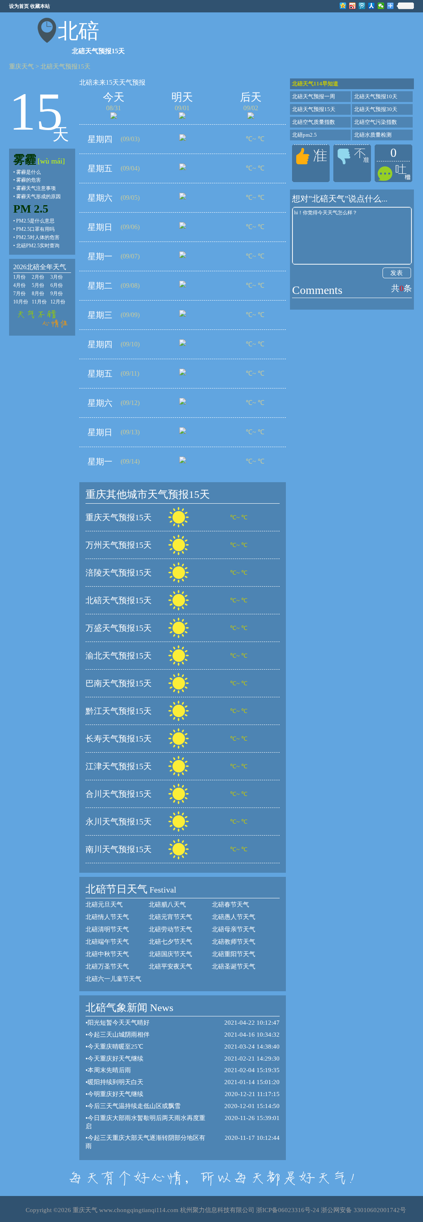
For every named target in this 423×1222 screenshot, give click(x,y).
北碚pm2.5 (304, 135)
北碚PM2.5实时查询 (37, 246)
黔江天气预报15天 (119, 710)
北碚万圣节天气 (107, 966)
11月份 (39, 302)
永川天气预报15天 (119, 821)
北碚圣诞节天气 (233, 966)
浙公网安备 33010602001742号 (363, 1210)
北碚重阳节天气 (233, 954)
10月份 (20, 302)
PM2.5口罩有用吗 (35, 229)
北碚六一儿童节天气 (113, 979)
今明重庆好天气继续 (115, 1094)
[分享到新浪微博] (352, 5)
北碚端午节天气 (107, 941)
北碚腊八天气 (167, 904)
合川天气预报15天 (119, 793)
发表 (396, 273)
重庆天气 (21, 66)
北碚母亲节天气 (233, 929)
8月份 (38, 293)
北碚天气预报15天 (65, 66)
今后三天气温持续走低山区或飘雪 (134, 1106)
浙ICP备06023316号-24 (287, 1210)
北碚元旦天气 (104, 904)
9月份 (56, 293)
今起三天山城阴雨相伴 (119, 1034)
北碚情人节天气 (107, 917)
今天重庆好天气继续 (115, 1058)
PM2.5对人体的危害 (37, 237)
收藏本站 (40, 6)
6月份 (56, 285)
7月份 (19, 293)
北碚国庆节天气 (170, 954)
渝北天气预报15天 (119, 655)
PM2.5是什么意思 (35, 221)
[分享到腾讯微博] (362, 5)
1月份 (19, 277)
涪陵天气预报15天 (119, 572)
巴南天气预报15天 (119, 683)
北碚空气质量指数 (313, 122)
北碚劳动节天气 (170, 929)
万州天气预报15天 (119, 544)
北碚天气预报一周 (313, 96)
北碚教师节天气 (233, 941)
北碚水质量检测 (373, 135)
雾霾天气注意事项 (36, 188)
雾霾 (24, 159)
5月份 (38, 285)
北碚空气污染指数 (375, 122)
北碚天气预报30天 (375, 109)
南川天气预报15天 (119, 849)
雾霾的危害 (28, 180)
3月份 (56, 277)
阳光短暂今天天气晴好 (119, 1022)
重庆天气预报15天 (119, 517)
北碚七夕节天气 (170, 941)
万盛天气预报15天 (119, 627)
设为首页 (19, 6)
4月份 (19, 285)
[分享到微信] (381, 5)
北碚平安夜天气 (170, 966)
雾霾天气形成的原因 (38, 196)
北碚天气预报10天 (375, 96)
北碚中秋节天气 (107, 954)
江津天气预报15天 (119, 766)
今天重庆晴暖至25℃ (115, 1046)
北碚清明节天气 (107, 929)
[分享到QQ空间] (343, 5)
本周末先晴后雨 (109, 1070)
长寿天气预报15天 (119, 738)
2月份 (38, 277)
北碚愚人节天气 (233, 917)
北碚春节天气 (230, 904)
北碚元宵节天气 (170, 917)
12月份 (57, 302)
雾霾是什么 (28, 172)
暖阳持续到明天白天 (115, 1082)
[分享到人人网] (371, 5)
